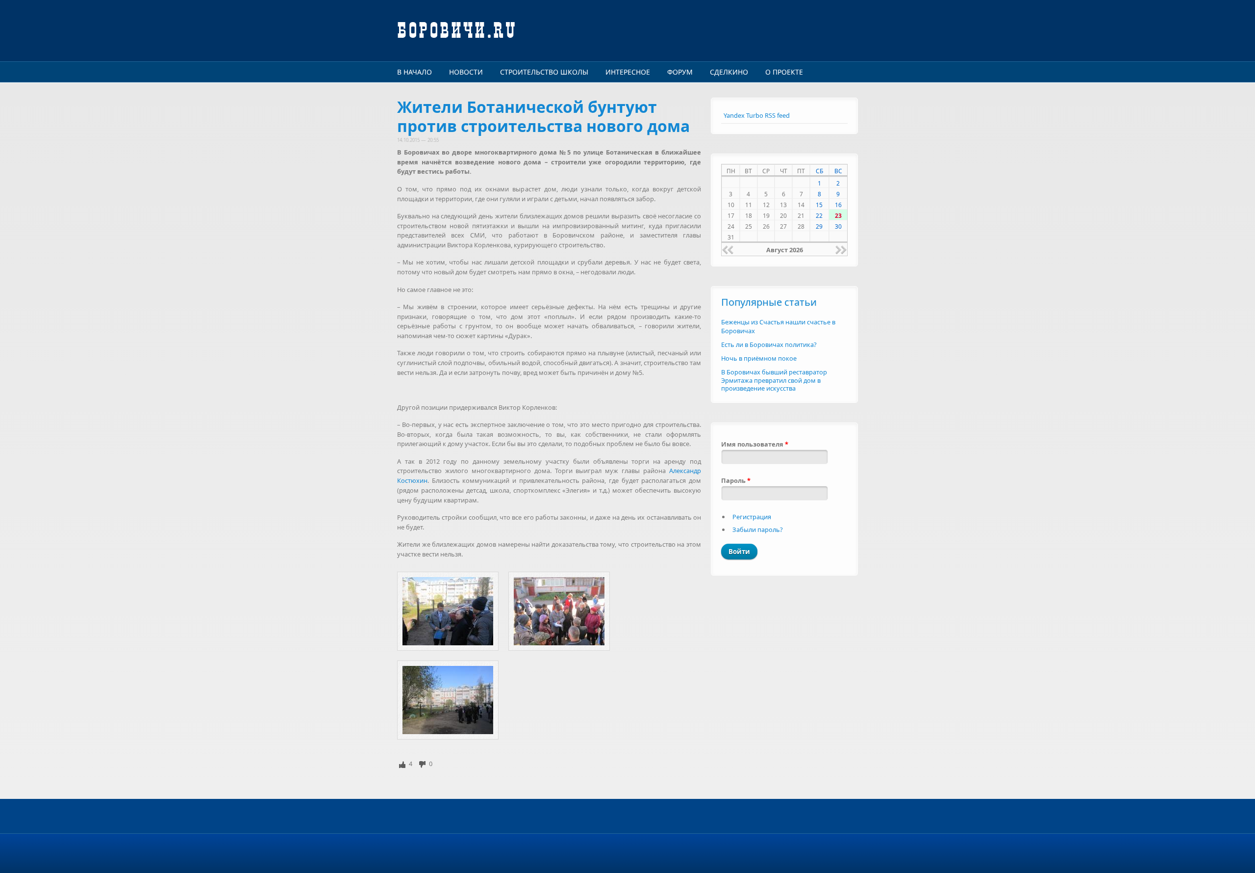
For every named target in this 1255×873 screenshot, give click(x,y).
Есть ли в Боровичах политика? (769, 344)
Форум (680, 72)
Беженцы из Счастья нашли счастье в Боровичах (778, 326)
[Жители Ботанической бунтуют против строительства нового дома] (448, 611)
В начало (414, 72)
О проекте (784, 72)
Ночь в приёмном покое (759, 358)
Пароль (736, 480)
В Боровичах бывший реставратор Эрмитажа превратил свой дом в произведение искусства (774, 380)
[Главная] (549, 31)
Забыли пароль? (757, 529)
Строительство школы (544, 72)
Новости (466, 72)
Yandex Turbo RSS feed (757, 115)
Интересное (627, 72)
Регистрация (751, 516)
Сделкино (729, 72)
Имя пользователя (754, 444)
